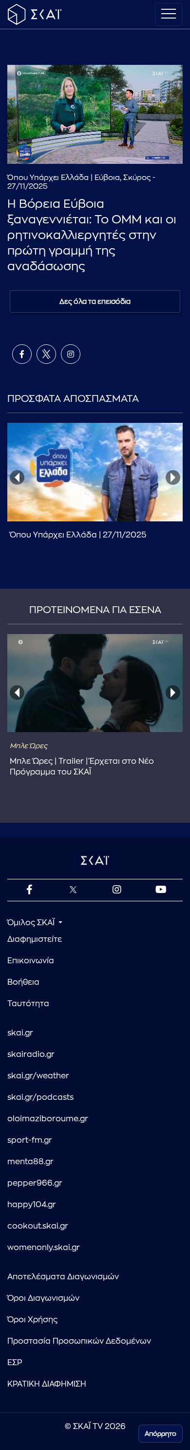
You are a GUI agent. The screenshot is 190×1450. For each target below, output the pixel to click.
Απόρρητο (160, 1433)
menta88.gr (30, 1162)
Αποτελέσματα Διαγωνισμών (63, 1277)
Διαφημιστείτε (34, 939)
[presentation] (17, 477)
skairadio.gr (31, 1054)
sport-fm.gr (29, 1140)
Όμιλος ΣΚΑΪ (32, 923)
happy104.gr (31, 1205)
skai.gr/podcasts (40, 1097)
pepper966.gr (34, 1183)
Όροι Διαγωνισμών (43, 1298)
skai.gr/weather (38, 1076)
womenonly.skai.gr (43, 1247)
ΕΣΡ (14, 1363)
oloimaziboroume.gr (47, 1119)
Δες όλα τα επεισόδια (95, 301)
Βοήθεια (23, 982)
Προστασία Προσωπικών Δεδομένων (79, 1341)
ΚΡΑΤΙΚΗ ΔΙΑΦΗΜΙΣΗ (46, 1384)
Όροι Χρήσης (32, 1320)
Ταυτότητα (28, 1004)
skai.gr (20, 1033)
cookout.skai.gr (37, 1226)
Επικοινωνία (30, 961)
